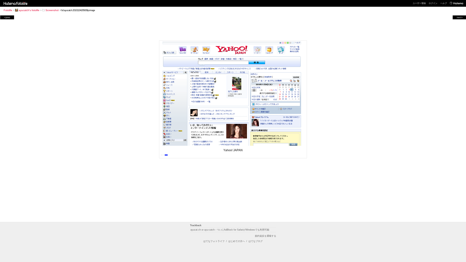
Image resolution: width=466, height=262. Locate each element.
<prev (7, 17)
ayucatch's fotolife (29, 10)
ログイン (433, 3)
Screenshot (52, 10)
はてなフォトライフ (214, 241)
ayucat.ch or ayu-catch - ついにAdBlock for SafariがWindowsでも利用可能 (229, 229)
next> (460, 17)
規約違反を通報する (265, 236)
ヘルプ (443, 3)
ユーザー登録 (419, 3)
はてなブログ (255, 241)
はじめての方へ (236, 241)
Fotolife (8, 10)
